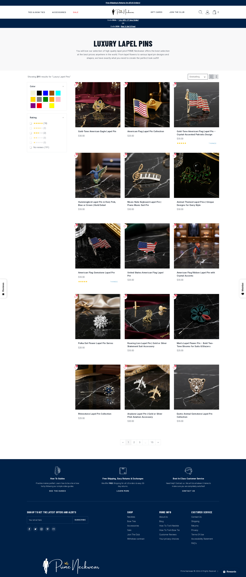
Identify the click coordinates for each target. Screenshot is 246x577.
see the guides (57, 491)
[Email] (53, 529)
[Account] (208, 12)
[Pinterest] (47, 529)
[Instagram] (41, 529)
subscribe (80, 520)
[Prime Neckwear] (123, 12)
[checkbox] (33, 93)
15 (152, 442)
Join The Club (176, 12)
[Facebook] (29, 529)
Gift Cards (156, 12)
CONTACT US (188, 491)
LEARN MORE (123, 491)
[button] (36, 12)
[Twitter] (35, 529)
